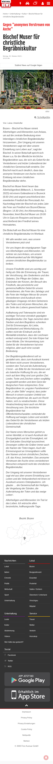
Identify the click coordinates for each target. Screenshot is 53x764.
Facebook (12, 655)
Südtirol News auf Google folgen (28, 65)
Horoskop (33, 636)
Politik (6, 584)
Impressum (26, 711)
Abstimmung (9, 631)
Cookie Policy (26, 729)
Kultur (24, 14)
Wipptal (32, 606)
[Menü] (50, 3)
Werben (26, 741)
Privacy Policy (26, 717)
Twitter (10, 661)
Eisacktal (33, 578)
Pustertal (33, 584)
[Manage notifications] (46, 757)
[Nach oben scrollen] (26, 706)
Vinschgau (33, 601)
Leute (6, 619)
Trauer (32, 619)
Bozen (32, 567)
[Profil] (43, 3)
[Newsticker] (20, 3)
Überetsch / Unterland (38, 595)
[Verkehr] (27, 3)
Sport (6, 595)
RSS (9, 666)
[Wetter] (35, 3)
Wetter (32, 625)
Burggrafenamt (35, 572)
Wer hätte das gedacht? (13, 642)
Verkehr (32, 631)
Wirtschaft (8, 589)
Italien (6, 572)
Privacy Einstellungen (26, 723)
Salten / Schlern (35, 589)
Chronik (7, 578)
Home (5, 14)
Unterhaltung (15, 14)
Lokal (6, 567)
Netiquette (26, 735)
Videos (7, 636)
